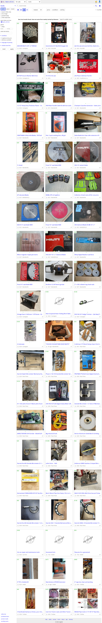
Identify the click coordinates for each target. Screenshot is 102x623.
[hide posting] (43, 48)
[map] (27, 9)
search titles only (6, 12)
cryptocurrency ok (6, 38)
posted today (5, 15)
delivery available (6, 40)
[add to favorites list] (18, 48)
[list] (18, 9)
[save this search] (99, 5)
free (3, 27)
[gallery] (24, 9)
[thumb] (21, 9)
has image (4, 14)
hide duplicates (6, 17)
